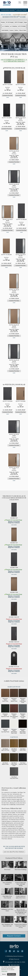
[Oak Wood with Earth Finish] (23, 743)
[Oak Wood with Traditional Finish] (14, 743)
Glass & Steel (22, 30)
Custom (11, 30)
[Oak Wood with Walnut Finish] (5, 757)
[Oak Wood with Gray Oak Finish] (14, 771)
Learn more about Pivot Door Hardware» (14, 851)
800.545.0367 (15, 965)
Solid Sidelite (5, 30)
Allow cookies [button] (11, 974)
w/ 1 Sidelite (5, 26)
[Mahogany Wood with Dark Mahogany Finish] (14, 708)
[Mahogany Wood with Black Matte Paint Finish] (23, 724)
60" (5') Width (22, 26)
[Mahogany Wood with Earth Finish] (5, 693)
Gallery (16, 30)
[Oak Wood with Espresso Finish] (23, 757)
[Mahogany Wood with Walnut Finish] (14, 693)
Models (3, 22)
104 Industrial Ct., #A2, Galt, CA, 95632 (15, 962)
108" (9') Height (19, 22)
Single (25, 22)
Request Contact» (14, 936)
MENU (25, 4)
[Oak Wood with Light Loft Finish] (5, 743)
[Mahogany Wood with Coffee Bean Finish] (23, 693)
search (19, 2)
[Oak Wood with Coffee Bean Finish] (14, 757)
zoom (7, 97)
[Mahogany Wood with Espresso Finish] (5, 708)
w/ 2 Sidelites (13, 26)
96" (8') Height (9, 22)
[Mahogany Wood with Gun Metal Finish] (23, 708)
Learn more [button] (4, 971)
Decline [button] (4, 974)
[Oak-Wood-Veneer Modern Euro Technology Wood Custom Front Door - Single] (7, 77)
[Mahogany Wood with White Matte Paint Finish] (14, 724)
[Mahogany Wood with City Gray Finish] (5, 724)
